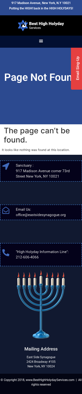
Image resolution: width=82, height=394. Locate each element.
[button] (41, 41)
